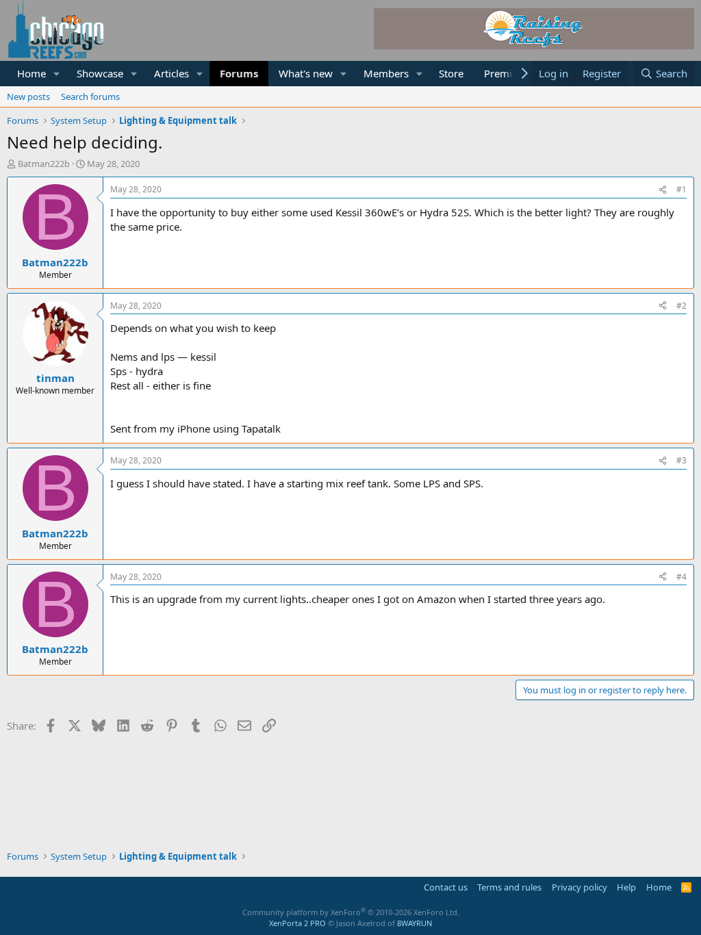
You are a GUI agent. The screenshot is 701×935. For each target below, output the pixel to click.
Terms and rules (509, 887)
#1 (681, 189)
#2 (681, 305)
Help (626, 887)
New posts (28, 96)
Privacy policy (579, 887)
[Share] (663, 190)
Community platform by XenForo (350, 912)
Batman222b (44, 163)
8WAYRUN (414, 923)
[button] (56, 73)
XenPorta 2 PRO (297, 923)
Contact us (446, 887)
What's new (306, 73)
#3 (681, 460)
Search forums (90, 96)
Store (451, 73)
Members (386, 73)
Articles (171, 73)
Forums (239, 73)
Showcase (100, 73)
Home (31, 73)
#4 (681, 576)
